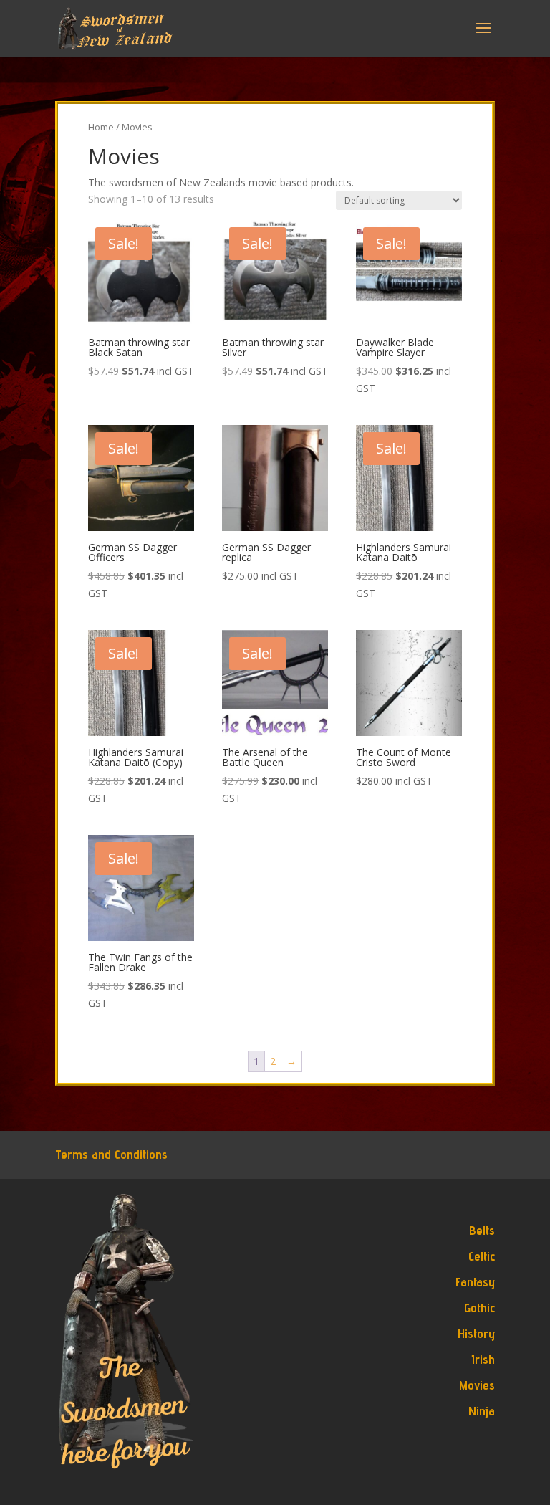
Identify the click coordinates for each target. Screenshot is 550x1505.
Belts (482, 1230)
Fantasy (475, 1281)
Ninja (481, 1410)
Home (101, 126)
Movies (477, 1384)
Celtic (481, 1255)
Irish (483, 1359)
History (476, 1333)
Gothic (479, 1307)
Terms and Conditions (111, 1154)
